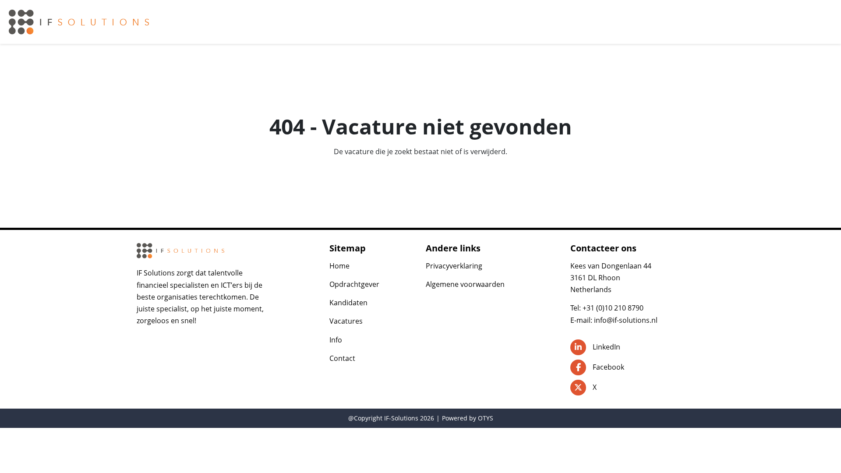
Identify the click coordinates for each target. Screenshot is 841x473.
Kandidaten (348, 302)
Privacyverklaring (454, 266)
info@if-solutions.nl (625, 320)
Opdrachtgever (354, 284)
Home (339, 266)
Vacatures (346, 321)
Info (335, 340)
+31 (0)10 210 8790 (613, 308)
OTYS (485, 418)
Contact (342, 358)
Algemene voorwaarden (465, 284)
